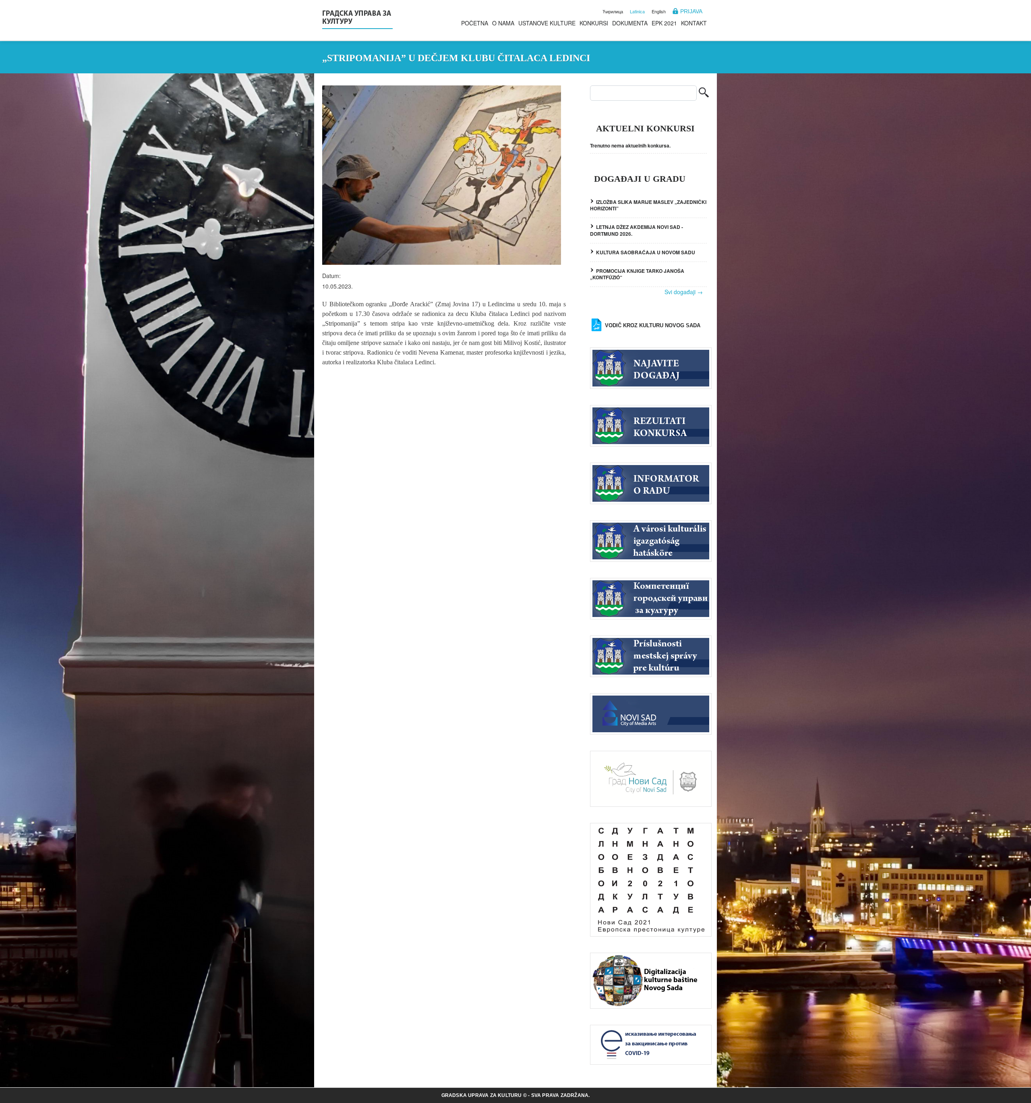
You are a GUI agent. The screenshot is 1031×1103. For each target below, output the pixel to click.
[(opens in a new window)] (651, 713)
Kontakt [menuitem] (694, 23)
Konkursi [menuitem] (594, 23)
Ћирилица (612, 11)
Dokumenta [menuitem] (630, 23)
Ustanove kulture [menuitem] (547, 23)
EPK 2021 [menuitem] (664, 23)
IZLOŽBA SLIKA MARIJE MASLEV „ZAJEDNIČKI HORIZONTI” (648, 205)
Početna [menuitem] (474, 23)
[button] (441, 175)
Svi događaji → (684, 292)
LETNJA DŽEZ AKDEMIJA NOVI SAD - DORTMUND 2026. (636, 230)
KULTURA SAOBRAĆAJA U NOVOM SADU (645, 252)
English (659, 11)
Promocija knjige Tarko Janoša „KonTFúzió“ (637, 274)
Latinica (637, 11)
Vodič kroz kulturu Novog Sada (652, 325)
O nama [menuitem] (503, 23)
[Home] (357, 18)
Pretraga (704, 93)
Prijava (691, 11)
